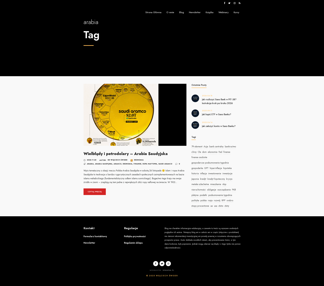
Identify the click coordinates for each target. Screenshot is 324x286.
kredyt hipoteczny (216, 179)
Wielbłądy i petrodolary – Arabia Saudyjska (126, 154)
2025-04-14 (207, 122)
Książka (209, 12)
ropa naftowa (150, 164)
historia (195, 173)
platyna (194, 195)
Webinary (223, 12)
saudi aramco (165, 164)
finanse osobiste (199, 157)
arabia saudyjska (103, 164)
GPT (206, 168)
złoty (227, 206)
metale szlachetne (200, 184)
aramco (118, 164)
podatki (203, 195)
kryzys (229, 179)
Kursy (236, 12)
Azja (206, 146)
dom (204, 152)
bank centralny (216, 146)
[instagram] (235, 3)
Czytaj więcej (95, 191)
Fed (220, 152)
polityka (195, 200)
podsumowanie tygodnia (220, 195)
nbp (224, 184)
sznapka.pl (168, 270)
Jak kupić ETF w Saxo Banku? (216, 114)
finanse (137, 164)
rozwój (217, 200)
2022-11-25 (91, 160)
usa (215, 206)
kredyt (203, 179)
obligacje (211, 189)
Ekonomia (139, 160)
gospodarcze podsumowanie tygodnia (210, 162)
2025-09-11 (207, 110)
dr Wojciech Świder (117, 160)
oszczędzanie (224, 189)
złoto (220, 206)
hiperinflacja (216, 168)
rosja (210, 200)
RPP (223, 200)
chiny (194, 152)
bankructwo (230, 146)
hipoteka (227, 168)
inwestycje (227, 173)
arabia (90, 164)
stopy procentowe (200, 206)
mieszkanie (215, 184)
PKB (234, 189)
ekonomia (127, 164)
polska (203, 200)
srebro (230, 200)
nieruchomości (198, 189)
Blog (181, 12)
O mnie (170, 12)
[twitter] (229, 3)
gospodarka (197, 168)
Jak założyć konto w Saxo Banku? (219, 126)
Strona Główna (153, 12)
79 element (196, 146)
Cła (199, 152)
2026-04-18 (207, 95)
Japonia (195, 179)
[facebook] (224, 3)
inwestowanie (214, 173)
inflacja (203, 173)
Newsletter (195, 12)
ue (211, 206)
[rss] (239, 3)
